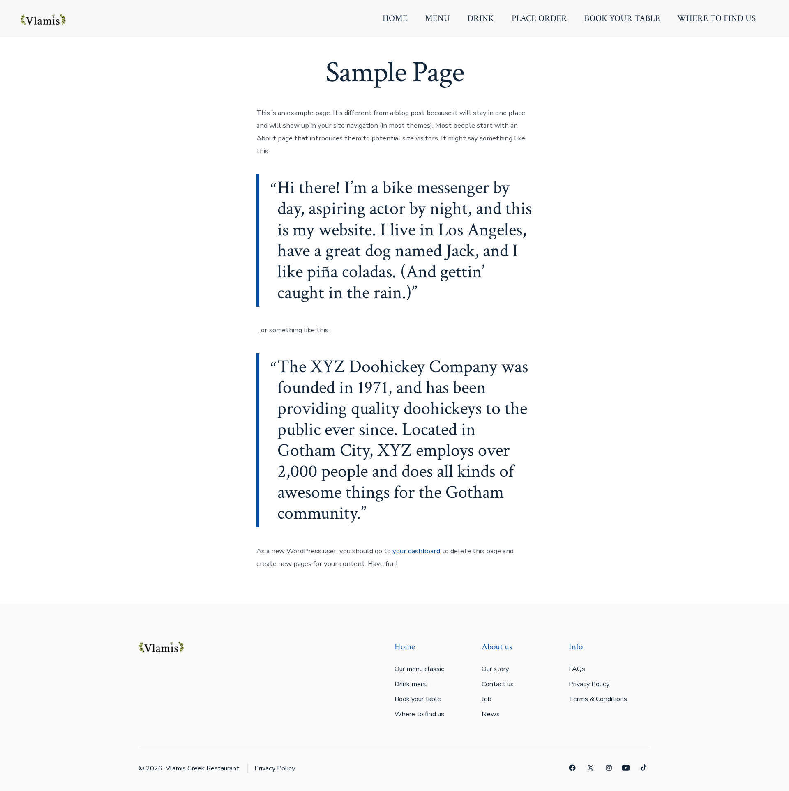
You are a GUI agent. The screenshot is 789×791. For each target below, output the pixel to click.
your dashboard (416, 551)
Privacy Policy (589, 684)
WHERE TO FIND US (716, 18)
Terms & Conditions (598, 699)
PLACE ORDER (539, 18)
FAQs (577, 669)
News (491, 714)
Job (486, 699)
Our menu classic (419, 669)
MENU (437, 18)
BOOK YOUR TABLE (622, 18)
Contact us (498, 684)
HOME (395, 18)
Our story (495, 669)
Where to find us (419, 714)
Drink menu (411, 684)
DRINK (480, 18)
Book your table (417, 699)
